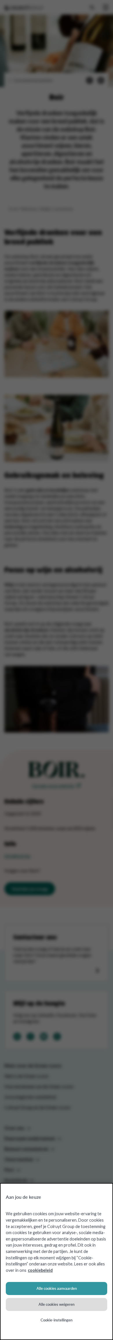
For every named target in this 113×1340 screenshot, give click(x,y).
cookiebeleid (40, 1270)
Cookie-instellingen (56, 1320)
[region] (56, 1261)
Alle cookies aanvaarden (57, 1288)
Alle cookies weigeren (56, 1304)
